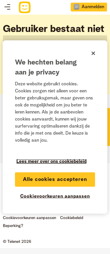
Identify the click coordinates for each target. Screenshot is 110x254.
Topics (7, 7)
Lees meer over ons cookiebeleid (51, 161)
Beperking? (13, 226)
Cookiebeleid (71, 218)
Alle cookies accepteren (55, 179)
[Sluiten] (93, 53)
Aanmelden (93, 7)
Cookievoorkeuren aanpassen (55, 196)
